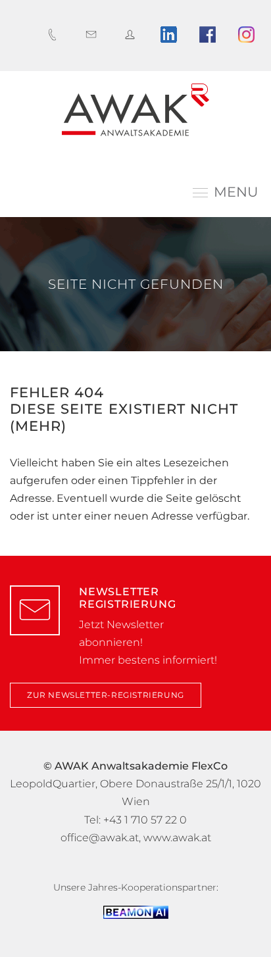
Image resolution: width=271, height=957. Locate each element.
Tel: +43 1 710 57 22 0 (135, 820)
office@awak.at (100, 837)
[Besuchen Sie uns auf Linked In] (172, 34)
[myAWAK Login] (133, 34)
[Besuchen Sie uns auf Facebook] (210, 34)
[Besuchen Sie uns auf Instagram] (249, 34)
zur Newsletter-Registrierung (105, 695)
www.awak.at (177, 837)
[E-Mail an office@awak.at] (94, 34)
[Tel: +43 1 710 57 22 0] (55, 34)
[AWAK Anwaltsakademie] (135, 110)
